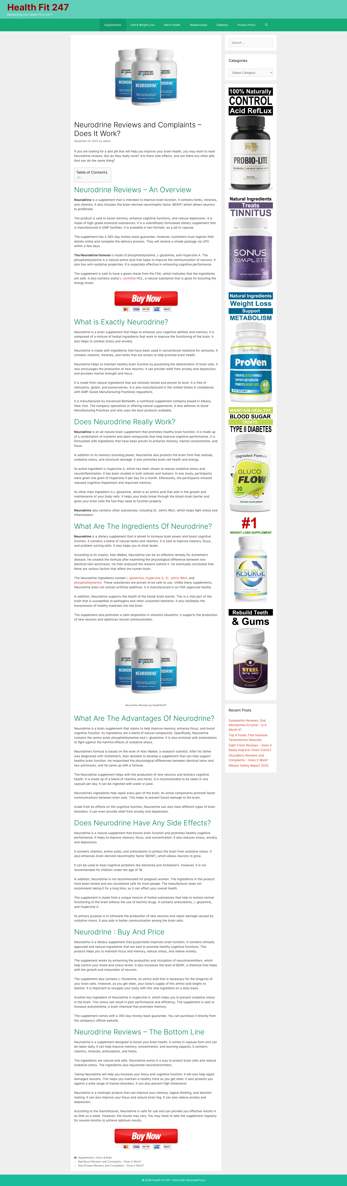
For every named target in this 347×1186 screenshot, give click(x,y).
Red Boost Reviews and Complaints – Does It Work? (109, 1161)
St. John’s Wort (176, 578)
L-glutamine (135, 578)
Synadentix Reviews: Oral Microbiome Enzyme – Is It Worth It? (247, 725)
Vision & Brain (103, 1157)
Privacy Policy (246, 25)
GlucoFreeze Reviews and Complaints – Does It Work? (111, 1165)
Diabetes (222, 25)
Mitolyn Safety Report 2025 (248, 765)
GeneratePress (195, 1180)
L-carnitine (128, 278)
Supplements (112, 25)
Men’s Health (172, 25)
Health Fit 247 (38, 7)
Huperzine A (155, 578)
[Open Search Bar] (266, 25)
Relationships (198, 25)
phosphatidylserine (88, 582)
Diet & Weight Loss (143, 25)
